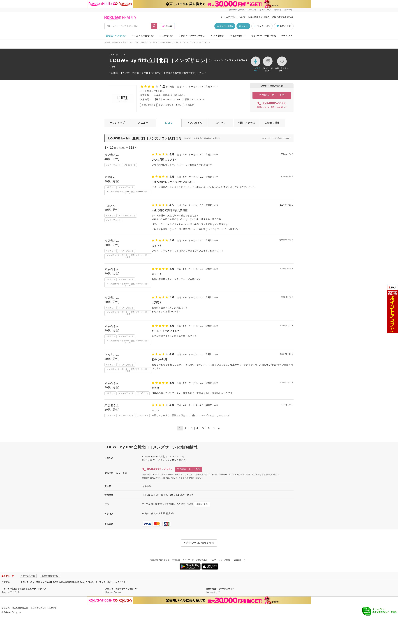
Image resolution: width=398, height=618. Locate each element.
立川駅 (152, 42)
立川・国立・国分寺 (138, 42)
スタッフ (221, 122)
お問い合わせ (202, 560)
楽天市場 (288, 10)
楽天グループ (265, 10)
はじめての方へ (228, 17)
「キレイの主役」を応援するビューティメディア (24, 588)
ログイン (243, 26)
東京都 (124, 42)
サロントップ (117, 122)
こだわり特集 (272, 122)
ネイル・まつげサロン (143, 35)
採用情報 (52, 608)
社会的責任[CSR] (38, 608)
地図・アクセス (246, 122)
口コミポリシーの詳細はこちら (275, 138)
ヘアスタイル (194, 122)
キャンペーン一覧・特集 (263, 35)
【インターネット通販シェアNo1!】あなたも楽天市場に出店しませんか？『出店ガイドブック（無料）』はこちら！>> (74, 582)
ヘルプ (242, 17)
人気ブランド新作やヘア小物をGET (121, 588)
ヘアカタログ (217, 35)
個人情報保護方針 (20, 608)
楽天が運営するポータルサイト (220, 588)
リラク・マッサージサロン (192, 35)
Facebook (237, 560)
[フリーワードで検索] (154, 26)
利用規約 (176, 560)
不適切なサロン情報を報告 (199, 542)
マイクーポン (263, 26)
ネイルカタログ (238, 35)
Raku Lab (286, 35)
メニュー (143, 122)
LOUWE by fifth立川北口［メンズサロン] (175, 42)
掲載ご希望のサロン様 (283, 17)
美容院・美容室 (111, 42)
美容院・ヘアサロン (116, 35)
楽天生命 (277, 10)
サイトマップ (188, 560)
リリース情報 (224, 560)
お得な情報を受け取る (258, 17)
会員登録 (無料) (225, 26)
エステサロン (166, 35)
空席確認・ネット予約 (272, 95)
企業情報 (6, 608)
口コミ (199, 42)
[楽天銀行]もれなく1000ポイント (243, 10)
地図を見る (202, 504)
